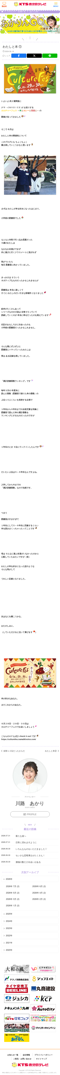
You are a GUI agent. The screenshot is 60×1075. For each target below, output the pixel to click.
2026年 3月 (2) (12, 898)
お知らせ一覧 (12, 1054)
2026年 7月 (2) (12, 886)
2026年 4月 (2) (39, 892)
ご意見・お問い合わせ (22, 1058)
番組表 (4, 6)
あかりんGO (34, 11)
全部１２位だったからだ (14, 750)
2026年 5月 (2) (12, 892)
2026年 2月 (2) (39, 898)
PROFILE (32, 814)
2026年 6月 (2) (39, 886)
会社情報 (26, 1054)
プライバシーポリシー (43, 1054)
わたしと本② (51, 750)
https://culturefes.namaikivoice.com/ (18, 739)
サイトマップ (41, 1058)
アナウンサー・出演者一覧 (16, 11)
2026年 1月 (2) (12, 905)
